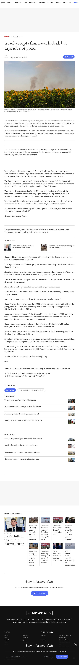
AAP (5, 55)
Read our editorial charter (53, 622)
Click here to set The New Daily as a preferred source (28, 374)
